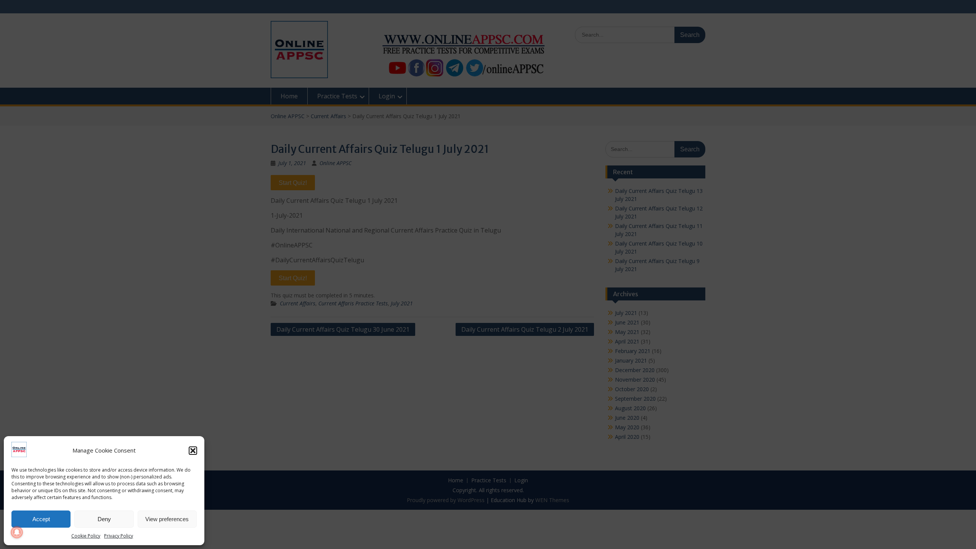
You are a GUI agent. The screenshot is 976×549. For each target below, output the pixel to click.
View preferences (167, 519)
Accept (41, 519)
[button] (193, 450)
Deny (104, 519)
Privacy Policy (118, 536)
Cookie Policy (85, 536)
